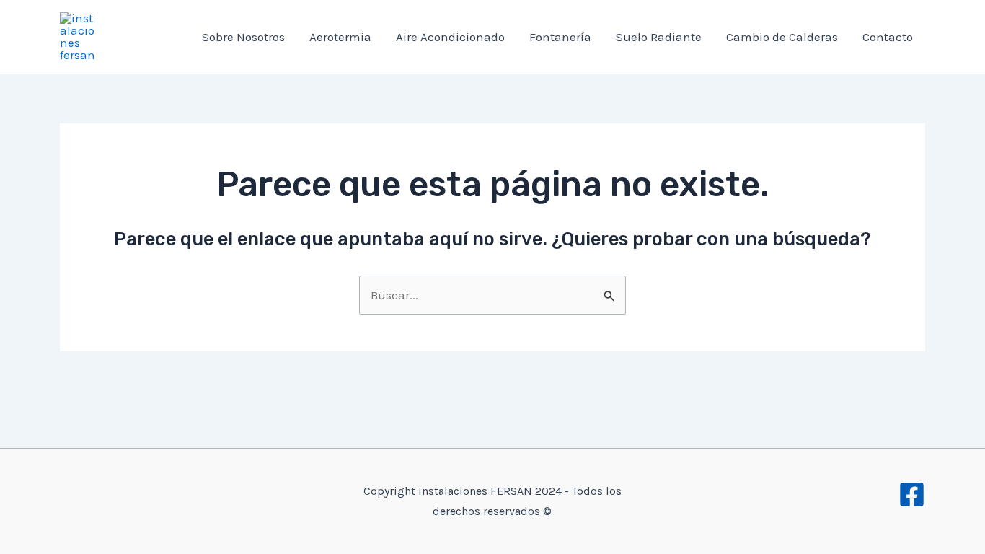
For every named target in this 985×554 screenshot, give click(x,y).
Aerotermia (340, 37)
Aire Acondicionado (450, 37)
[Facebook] (911, 494)
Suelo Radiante (659, 37)
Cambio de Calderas (782, 37)
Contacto (887, 37)
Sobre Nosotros (243, 37)
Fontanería (560, 37)
